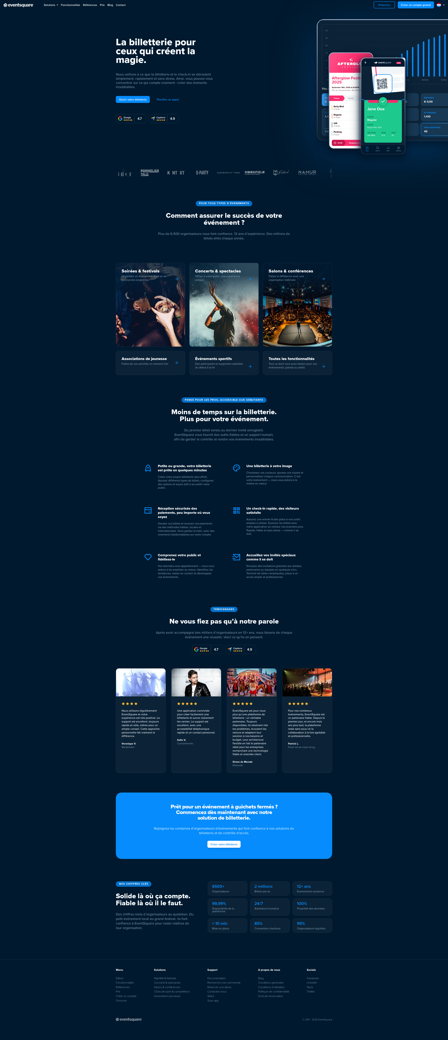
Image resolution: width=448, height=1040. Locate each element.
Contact (121, 4)
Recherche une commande (223, 982)
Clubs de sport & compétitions (172, 991)
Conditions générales (271, 982)
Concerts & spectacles (167, 982)
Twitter (311, 991)
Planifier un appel (168, 99)
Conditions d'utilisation (271, 987)
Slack (310, 987)
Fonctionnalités (70, 4)
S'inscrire (384, 4)
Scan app (213, 1000)
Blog (110, 4)
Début (119, 978)
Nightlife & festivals (165, 978)
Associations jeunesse (167, 996)
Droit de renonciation (270, 996)
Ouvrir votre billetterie (133, 99)
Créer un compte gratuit (416, 4)
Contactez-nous (216, 991)
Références (90, 4)
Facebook (313, 978)
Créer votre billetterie (224, 844)
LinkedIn (312, 982)
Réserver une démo (219, 987)
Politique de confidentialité (273, 991)
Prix (102, 4)
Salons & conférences (167, 987)
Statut (210, 996)
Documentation (216, 978)
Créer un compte (126, 996)
